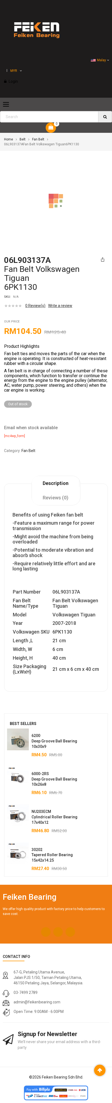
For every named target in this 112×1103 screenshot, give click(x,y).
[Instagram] (58, 932)
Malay (101, 60)
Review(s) (35, 305)
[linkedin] (70, 932)
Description (56, 483)
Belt (23, 139)
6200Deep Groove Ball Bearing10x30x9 (54, 741)
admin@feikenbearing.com (37, 1002)
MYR (13, 71)
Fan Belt (38, 139)
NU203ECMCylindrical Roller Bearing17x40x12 (54, 817)
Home (8, 139)
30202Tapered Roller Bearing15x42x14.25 (52, 855)
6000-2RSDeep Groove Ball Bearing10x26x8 (54, 779)
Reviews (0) (56, 497)
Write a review (60, 305)
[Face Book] (46, 932)
